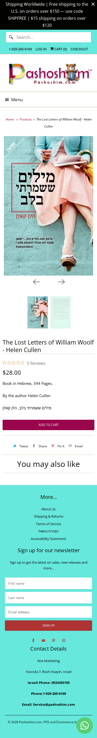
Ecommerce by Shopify (72, 722)
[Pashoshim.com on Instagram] (63, 640)
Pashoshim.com (30, 722)
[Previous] (36, 281)
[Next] (61, 281)
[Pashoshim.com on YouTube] (43, 640)
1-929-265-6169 (20, 49)
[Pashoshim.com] (48, 74)
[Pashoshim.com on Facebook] (33, 640)
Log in (41, 49)
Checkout (79, 49)
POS (46, 722)
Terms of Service (48, 523)
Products (25, 119)
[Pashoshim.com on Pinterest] (53, 640)
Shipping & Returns (48, 516)
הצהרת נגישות (48, 531)
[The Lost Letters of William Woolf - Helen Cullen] (48, 206)
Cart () (60, 49)
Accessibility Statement (48, 538)
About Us (48, 509)
